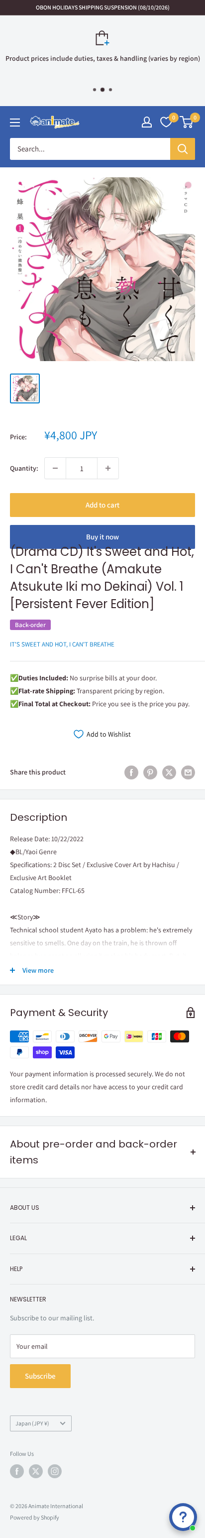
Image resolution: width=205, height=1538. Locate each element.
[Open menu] (15, 123)
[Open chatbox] (183, 1517)
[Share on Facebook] (131, 772)
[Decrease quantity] (55, 468)
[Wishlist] (166, 122)
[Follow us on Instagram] (55, 1471)
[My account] (147, 122)
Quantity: (24, 468)
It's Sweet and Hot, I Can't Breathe (62, 644)
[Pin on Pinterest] (150, 772)
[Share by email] (188, 772)
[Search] (182, 149)
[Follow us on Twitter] (36, 1471)
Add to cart (102, 505)
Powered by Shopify (34, 1517)
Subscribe (40, 1376)
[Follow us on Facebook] (17, 1471)
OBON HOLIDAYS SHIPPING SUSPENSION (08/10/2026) (103, 7)
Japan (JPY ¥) (32, 1423)
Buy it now (102, 536)
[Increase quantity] (108, 468)
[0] (187, 122)
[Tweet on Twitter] (169, 772)
